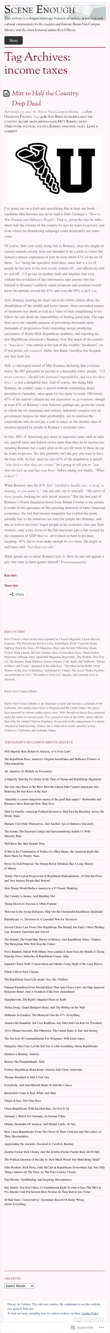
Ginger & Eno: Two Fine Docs (22, 1100)
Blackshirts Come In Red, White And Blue (30, 1093)
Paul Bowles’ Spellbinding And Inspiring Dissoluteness (38, 1179)
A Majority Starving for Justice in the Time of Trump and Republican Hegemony (53, 779)
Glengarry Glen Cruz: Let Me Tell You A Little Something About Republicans (51, 1046)
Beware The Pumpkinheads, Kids (24, 1061)
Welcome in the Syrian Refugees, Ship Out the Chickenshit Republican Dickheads (53, 911)
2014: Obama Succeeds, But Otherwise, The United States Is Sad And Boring (51, 1030)
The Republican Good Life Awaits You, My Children (36, 979)
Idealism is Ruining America (21, 1054)
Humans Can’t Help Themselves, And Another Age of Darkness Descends (49, 824)
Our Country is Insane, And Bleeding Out (29, 896)
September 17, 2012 (17, 112)
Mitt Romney (68, 121)
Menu (13, 40)
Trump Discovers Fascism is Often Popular (30, 904)
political (29, 126)
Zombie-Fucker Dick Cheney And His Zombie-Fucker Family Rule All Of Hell (51, 1152)
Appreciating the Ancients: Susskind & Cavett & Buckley (39, 1144)
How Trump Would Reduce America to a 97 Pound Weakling (41, 888)
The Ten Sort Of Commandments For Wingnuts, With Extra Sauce (44, 1038)
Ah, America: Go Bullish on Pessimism (28, 771)
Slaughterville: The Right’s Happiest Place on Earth (35, 999)
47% (43, 117)
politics (42, 126)
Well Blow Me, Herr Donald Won (24, 843)
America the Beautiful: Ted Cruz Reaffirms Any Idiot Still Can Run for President (53, 1023)
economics (71, 117)
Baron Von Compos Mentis (58, 112)
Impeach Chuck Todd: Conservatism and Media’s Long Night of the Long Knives (53, 964)
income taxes (27, 121)
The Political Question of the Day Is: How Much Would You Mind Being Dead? (52, 1159)
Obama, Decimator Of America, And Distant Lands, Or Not (39, 1124)
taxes (81, 126)
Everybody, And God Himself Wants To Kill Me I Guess (38, 1085)
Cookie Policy (90, 1313)
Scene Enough (39, 10)
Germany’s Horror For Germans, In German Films (34, 1116)
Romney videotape (62, 126)
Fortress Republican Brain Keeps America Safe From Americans (43, 1069)
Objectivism (12, 126)
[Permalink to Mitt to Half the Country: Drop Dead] (7, 93)
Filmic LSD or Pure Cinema (21, 972)
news (82, 121)
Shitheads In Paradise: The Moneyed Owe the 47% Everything (42, 1015)
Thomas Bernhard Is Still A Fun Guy (26, 1077)
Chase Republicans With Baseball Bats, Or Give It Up (36, 1108)
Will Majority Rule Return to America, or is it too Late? (37, 751)
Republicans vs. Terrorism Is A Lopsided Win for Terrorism (40, 919)
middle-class (47, 121)
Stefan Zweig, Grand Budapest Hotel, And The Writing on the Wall (44, 1007)
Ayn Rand (55, 117)
